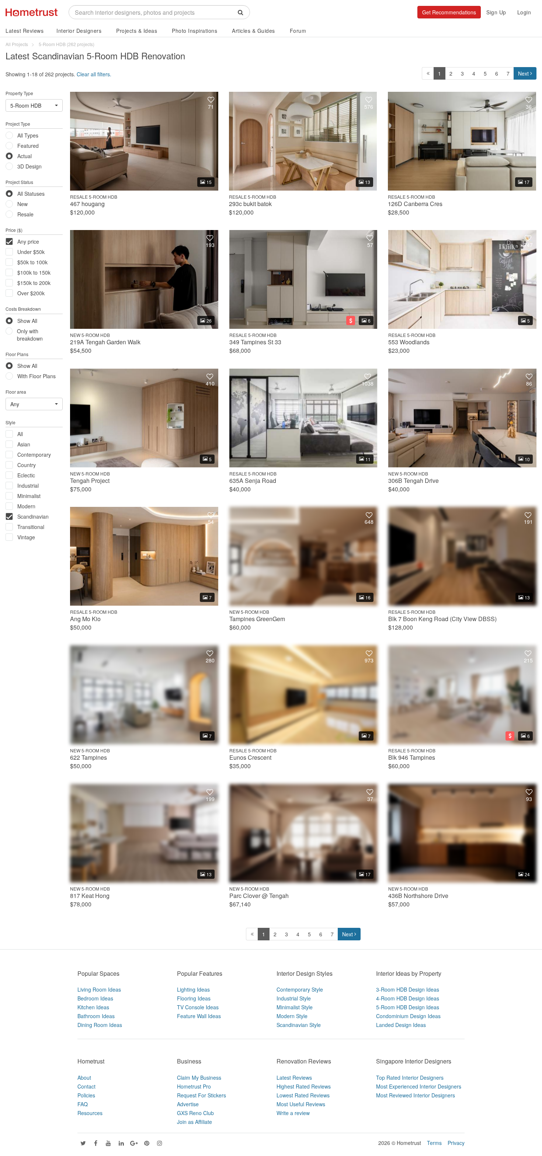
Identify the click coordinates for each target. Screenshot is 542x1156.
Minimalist (29, 495)
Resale (25, 214)
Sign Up (496, 12)
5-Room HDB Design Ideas (407, 1007)
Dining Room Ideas (99, 1024)
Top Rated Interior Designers (410, 1077)
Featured (28, 145)
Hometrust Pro (194, 1086)
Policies (86, 1095)
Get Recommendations (449, 12)
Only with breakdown (30, 334)
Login (524, 12)
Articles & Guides (253, 30)
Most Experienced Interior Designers (418, 1086)
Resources (90, 1113)
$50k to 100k (32, 262)
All (20, 434)
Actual (24, 156)
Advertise (188, 1104)
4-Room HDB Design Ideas (407, 998)
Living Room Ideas (99, 989)
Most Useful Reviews (301, 1104)
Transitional (30, 526)
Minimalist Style (295, 1007)
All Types (27, 135)
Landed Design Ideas (401, 1024)
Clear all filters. (94, 74)
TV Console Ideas (198, 1007)
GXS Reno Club (195, 1113)
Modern (26, 506)
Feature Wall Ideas (199, 1016)
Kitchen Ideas (93, 1007)
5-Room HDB (25, 105)
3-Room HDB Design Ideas (407, 989)
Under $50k (31, 251)
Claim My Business (199, 1077)
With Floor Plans (36, 376)
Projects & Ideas (136, 30)
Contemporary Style (300, 989)
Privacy (456, 1142)
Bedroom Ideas (95, 998)
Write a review (293, 1113)
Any (14, 404)
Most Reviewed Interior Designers (415, 1095)
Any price (28, 241)
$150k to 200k (34, 282)
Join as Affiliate (194, 1121)
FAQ (82, 1104)
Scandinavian (33, 516)
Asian (23, 444)
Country (26, 465)
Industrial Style (294, 998)
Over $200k (31, 293)
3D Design (29, 166)
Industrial (28, 485)
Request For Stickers (201, 1095)
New (22, 204)
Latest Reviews (25, 30)
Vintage (26, 537)
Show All (27, 320)
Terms (434, 1142)
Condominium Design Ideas (408, 1016)
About (84, 1077)
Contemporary (34, 454)
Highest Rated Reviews (304, 1086)
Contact (86, 1086)
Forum (298, 30)
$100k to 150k (34, 272)
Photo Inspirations (194, 30)
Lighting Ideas (193, 989)
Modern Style (292, 1016)
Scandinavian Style (299, 1024)
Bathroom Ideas (96, 1016)
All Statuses (31, 193)
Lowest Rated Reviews (303, 1095)
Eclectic (26, 475)
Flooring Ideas (194, 998)
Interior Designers (78, 30)
